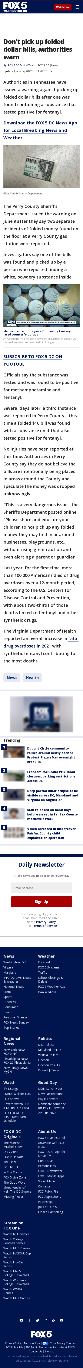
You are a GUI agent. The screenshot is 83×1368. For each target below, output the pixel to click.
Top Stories (11, 1027)
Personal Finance (15, 1017)
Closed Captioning (50, 1212)
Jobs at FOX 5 (47, 1207)
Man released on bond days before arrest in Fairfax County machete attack (52, 814)
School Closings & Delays (50, 979)
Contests (44, 1186)
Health (32, 677)
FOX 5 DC (43, 65)
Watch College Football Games (14, 1241)
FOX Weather (47, 992)
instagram (45, 1320)
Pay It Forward (48, 1099)
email (61, 1320)
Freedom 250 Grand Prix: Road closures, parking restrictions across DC (51, 776)
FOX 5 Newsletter (50, 1171)
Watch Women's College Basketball (16, 1282)
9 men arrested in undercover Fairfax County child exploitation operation (51, 833)
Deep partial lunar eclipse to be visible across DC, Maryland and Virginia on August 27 (52, 795)
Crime (7, 992)
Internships (45, 1202)
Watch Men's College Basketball (16, 1273)
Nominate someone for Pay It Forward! (52, 1106)
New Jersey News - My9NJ (16, 1069)
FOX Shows (11, 1099)
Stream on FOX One (13, 1225)
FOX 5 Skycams (48, 967)
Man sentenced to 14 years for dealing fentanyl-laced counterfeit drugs (38, 333)
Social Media (47, 1181)
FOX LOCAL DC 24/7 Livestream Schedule (14, 1117)
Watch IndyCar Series (13, 1264)
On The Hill (11, 1167)
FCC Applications (49, 1196)
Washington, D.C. (15, 962)
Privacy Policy (46, 922)
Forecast (44, 962)
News (54, 65)
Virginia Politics (48, 1055)
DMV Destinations (50, 1094)
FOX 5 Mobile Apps (51, 1176)
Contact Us (45, 1161)
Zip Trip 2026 (47, 1113)
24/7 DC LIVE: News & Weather (17, 979)
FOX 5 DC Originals (12, 1134)
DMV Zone (10, 1152)
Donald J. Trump (49, 1070)
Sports (7, 997)
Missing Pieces (13, 1196)
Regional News (11, 1041)
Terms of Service (44, 926)
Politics (45, 1038)
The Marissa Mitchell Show (13, 1145)
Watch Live (63, 7)
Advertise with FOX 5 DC (51, 1145)
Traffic (42, 972)
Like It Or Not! (13, 1157)
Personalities (47, 1166)
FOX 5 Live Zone (14, 1177)
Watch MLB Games (16, 1248)
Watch (9, 1082)
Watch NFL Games (16, 1234)
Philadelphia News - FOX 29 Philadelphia (17, 1061)
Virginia (8, 967)
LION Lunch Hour (50, 1089)
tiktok (53, 1320)
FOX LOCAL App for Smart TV (51, 1154)
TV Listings (10, 1089)
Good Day (47, 1082)
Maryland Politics (50, 1050)
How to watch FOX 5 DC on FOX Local (16, 1106)
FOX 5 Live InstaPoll (52, 1138)
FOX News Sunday (16, 1022)
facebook (29, 1320)
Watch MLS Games (16, 1298)
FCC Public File (48, 1191)
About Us (47, 1131)
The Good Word (14, 1182)
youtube (21, 1320)
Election (43, 1060)
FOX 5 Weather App (51, 986)
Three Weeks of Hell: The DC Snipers (17, 1189)
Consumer (10, 1007)
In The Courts (12, 1172)
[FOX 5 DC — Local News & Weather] (15, 7)
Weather (46, 956)
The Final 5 (11, 1162)
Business (9, 1002)
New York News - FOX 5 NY (15, 1052)
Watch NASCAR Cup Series (17, 1255)
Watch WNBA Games (12, 1291)
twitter (37, 1320)
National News (13, 986)
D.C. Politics (46, 1045)
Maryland (9, 972)
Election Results (49, 1065)
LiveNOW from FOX (17, 1094)
